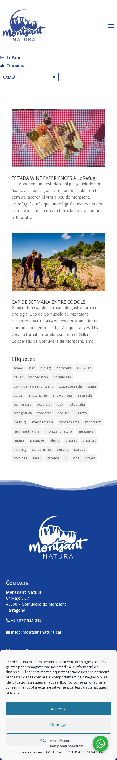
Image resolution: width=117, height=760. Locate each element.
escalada (85, 395)
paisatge (37, 440)
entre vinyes (62, 395)
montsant (93, 422)
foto (59, 404)
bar (32, 368)
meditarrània (42, 422)
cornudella (62, 377)
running (20, 449)
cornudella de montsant (33, 386)
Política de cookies (27, 752)
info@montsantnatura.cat (36, 632)
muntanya (86, 431)
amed (18, 368)
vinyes (90, 458)
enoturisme (37, 395)
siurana (62, 449)
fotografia (77, 404)
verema (53, 458)
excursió (44, 404)
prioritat (89, 440)
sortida (80, 449)
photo (55, 440)
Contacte (15, 66)
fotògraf (44, 413)
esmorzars (22, 404)
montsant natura (58, 431)
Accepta (58, 709)
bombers (63, 368)
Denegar (58, 724)
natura (19, 440)
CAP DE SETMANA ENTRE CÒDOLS (48, 302)
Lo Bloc (14, 58)
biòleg (45, 368)
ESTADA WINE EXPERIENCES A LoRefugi (54, 178)
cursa (18, 395)
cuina (91, 386)
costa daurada (70, 386)
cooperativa (38, 377)
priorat (71, 440)
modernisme (69, 422)
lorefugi (20, 422)
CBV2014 (84, 368)
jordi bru (64, 413)
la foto (81, 413)
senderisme (41, 449)
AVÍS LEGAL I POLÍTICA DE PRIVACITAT (75, 752)
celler (18, 377)
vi (66, 458)
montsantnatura (27, 431)
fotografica (23, 413)
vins (76, 458)
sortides (20, 458)
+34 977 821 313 (26, 620)
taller (37, 458)
